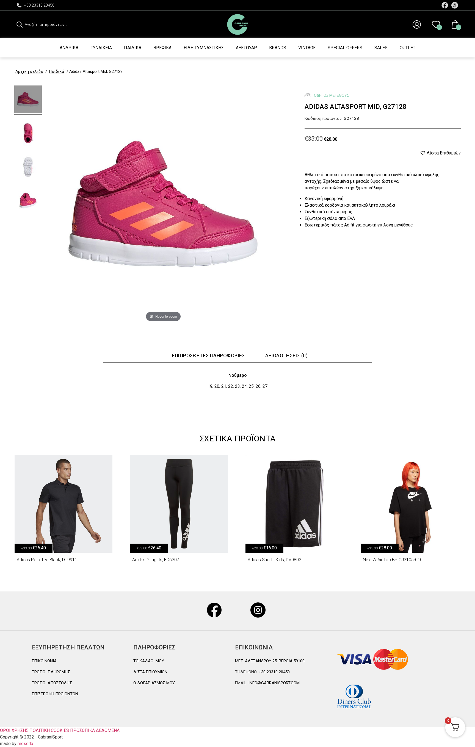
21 (223, 386)
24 (244, 386)
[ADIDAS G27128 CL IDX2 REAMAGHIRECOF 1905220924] (28, 133)
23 (237, 386)
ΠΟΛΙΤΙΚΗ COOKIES (49, 730)
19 (210, 386)
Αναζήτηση (19, 24)
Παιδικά (132, 47)
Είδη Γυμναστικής (204, 47)
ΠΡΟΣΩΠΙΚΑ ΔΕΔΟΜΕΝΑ (95, 730)
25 (251, 386)
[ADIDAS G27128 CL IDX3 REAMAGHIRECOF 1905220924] (28, 167)
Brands (277, 47)
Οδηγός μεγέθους (331, 95)
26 (258, 386)
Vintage (307, 47)
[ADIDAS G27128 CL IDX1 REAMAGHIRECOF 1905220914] (28, 100)
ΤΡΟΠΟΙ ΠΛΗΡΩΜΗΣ (51, 671)
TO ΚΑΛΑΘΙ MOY (148, 661)
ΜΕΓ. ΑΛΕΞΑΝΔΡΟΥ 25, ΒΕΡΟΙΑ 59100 (270, 661)
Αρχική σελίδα (29, 71)
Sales (381, 47)
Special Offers (345, 47)
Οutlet (407, 47)
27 (265, 386)
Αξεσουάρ (246, 47)
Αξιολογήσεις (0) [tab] (286, 355)
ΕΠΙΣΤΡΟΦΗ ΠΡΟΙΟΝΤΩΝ (55, 693)
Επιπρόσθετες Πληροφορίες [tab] (208, 355)
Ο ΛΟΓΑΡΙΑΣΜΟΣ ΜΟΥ (154, 682)
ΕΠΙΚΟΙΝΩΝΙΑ (44, 661)
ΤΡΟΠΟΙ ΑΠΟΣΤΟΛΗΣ (52, 682)
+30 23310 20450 (39, 5)
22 (230, 386)
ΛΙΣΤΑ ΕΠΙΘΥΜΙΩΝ (150, 671)
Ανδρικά (69, 47)
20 (216, 386)
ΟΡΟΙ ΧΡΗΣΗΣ (14, 730)
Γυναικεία (101, 47)
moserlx (25, 743)
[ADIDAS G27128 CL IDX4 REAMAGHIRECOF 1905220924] (28, 201)
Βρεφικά (162, 47)
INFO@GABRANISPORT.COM (273, 682)
